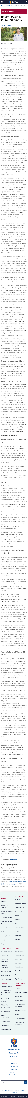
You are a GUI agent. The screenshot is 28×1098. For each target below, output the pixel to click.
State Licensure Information (19, 1023)
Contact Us (18, 988)
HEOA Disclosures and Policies (20, 1005)
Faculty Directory (6, 979)
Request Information (6, 917)
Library (17, 931)
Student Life (4, 932)
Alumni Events (19, 967)
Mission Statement (6, 928)
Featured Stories (8, 5)
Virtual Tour (18, 996)
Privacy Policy (14, 1069)
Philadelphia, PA (14, 1049)
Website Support (6, 975)
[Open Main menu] (2, 2)
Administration (5, 955)
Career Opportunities (5, 1016)
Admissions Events (22, 1096)
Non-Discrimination (20, 1018)
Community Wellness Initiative (7, 1000)
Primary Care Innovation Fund (5, 1006)
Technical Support (6, 971)
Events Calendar (5, 1011)
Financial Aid (18, 911)
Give (16, 975)
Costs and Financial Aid (6, 923)
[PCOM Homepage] (14, 1041)
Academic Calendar (20, 903)
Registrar (17, 919)
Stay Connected (19, 951)
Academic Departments (4, 966)
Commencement (19, 927)
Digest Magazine (19, 979)
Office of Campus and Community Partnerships (6, 993)
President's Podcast (6, 986)
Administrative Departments (5, 960)
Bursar (17, 915)
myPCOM (17, 899)
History (3, 940)
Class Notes (18, 959)
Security (17, 939)
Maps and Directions (21, 992)
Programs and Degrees (5, 906)
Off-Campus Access (6, 951)
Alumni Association (20, 955)
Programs (12, 1096)
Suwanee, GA (14, 1053)
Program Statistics (20, 1010)
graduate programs (12, 884)
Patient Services (5, 1021)
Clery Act (3, 944)
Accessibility (14, 1072)
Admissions (4, 901)
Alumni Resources (20, 971)
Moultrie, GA (14, 1056)
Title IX (17, 1014)
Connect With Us (6, 1029)
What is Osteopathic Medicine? (6, 913)
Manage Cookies (14, 1075)
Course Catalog (19, 907)
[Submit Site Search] (25, 1082)
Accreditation (19, 1000)
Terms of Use (14, 1066)
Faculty (17, 923)
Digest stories (13, 859)
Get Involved (18, 963)
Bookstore (18, 935)
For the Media (5, 1025)
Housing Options (5, 936)
